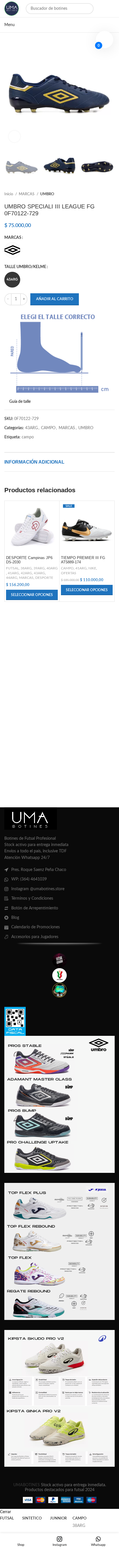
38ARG (26, 568)
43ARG (31, 428)
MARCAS (27, 194)
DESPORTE (44, 577)
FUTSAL (12, 568)
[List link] (59, 870)
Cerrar (5, 1512)
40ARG (52, 568)
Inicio (9, 194)
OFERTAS (68, 573)
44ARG (11, 577)
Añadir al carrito (54, 299)
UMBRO (47, 194)
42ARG (26, 573)
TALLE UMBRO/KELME (25, 267)
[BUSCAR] (88, 8)
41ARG (13, 573)
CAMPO (48, 428)
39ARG (39, 568)
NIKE (92, 568)
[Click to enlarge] (14, 136)
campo (28, 437)
